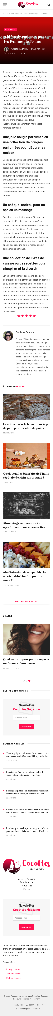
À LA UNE (8, 616)
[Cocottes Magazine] (28, 4)
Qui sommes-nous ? (34, 1005)
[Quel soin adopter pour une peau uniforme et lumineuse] (26, 639)
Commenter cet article (26, 601)
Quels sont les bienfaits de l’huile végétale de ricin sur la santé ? (26, 475)
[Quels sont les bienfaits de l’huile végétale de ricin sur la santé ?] (26, 456)
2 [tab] (26, 680)
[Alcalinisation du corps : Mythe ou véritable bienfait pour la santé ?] (26, 555)
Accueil (6, 13)
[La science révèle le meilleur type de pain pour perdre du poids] (26, 407)
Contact (36, 1009)
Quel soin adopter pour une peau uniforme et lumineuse (26, 661)
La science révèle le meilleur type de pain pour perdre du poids (26, 426)
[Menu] (5, 4)
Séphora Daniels (21, 49)
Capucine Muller (13, 973)
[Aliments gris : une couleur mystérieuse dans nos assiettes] (26, 505)
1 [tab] (23, 680)
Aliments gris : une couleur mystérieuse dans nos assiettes (24, 525)
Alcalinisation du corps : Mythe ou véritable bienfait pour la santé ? (24, 576)
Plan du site (18, 1005)
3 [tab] (29, 680)
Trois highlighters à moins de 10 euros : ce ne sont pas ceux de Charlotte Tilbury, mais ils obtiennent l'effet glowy (27, 756)
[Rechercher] (48, 4)
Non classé (14, 13)
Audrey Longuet (13, 969)
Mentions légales (23, 1009)
